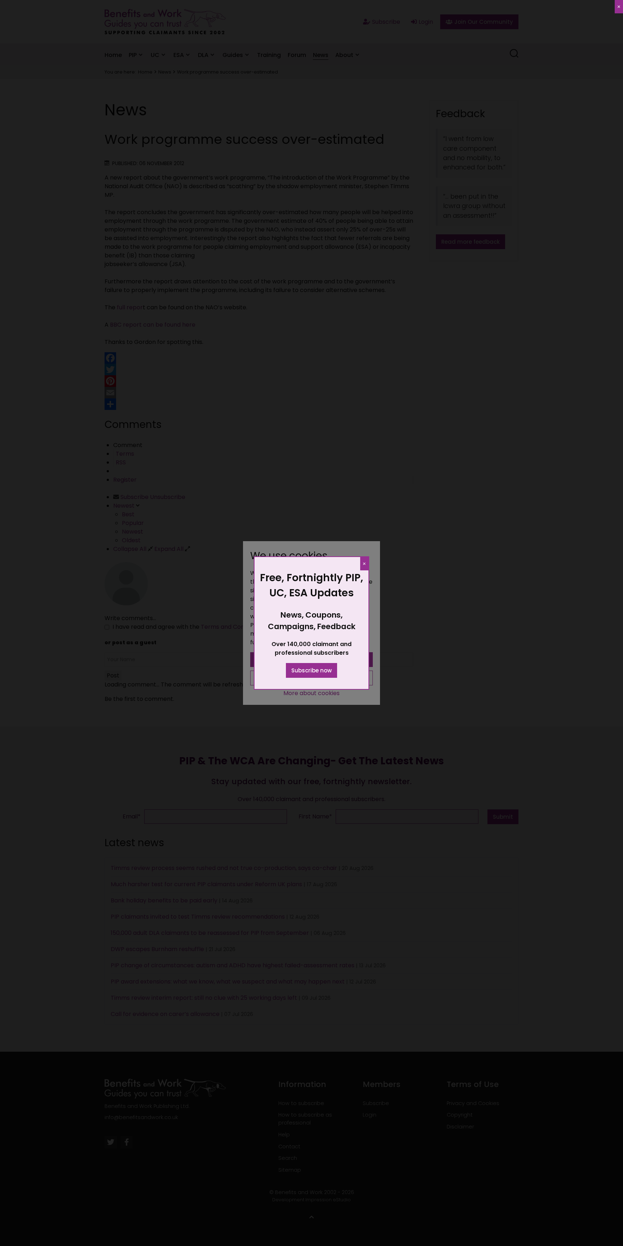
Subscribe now (311, 670)
